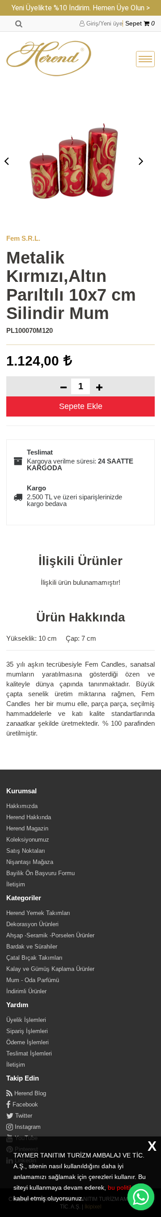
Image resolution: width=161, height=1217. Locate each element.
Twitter (22, 1115)
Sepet (140, 23)
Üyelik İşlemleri (26, 1020)
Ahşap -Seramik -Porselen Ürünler (50, 935)
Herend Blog (29, 1093)
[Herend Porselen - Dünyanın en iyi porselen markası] (48, 59)
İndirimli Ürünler (26, 991)
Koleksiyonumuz (27, 839)
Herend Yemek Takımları (38, 913)
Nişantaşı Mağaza (29, 862)
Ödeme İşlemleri (27, 1042)
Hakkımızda (22, 806)
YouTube (25, 1138)
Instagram (27, 1126)
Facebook (24, 1104)
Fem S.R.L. (23, 238)
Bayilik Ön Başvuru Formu (40, 873)
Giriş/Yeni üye (104, 23)
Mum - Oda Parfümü (32, 980)
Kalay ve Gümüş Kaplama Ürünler (50, 969)
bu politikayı (124, 1187)
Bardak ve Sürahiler (31, 946)
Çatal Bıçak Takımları (34, 957)
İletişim (15, 884)
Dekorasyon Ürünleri (32, 924)
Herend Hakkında (28, 817)
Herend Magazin (27, 828)
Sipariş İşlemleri (27, 1031)
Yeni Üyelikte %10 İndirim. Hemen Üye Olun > (81, 8)
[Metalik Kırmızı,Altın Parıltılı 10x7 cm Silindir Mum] (74, 160)
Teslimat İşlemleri (29, 1053)
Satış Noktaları (25, 850)
